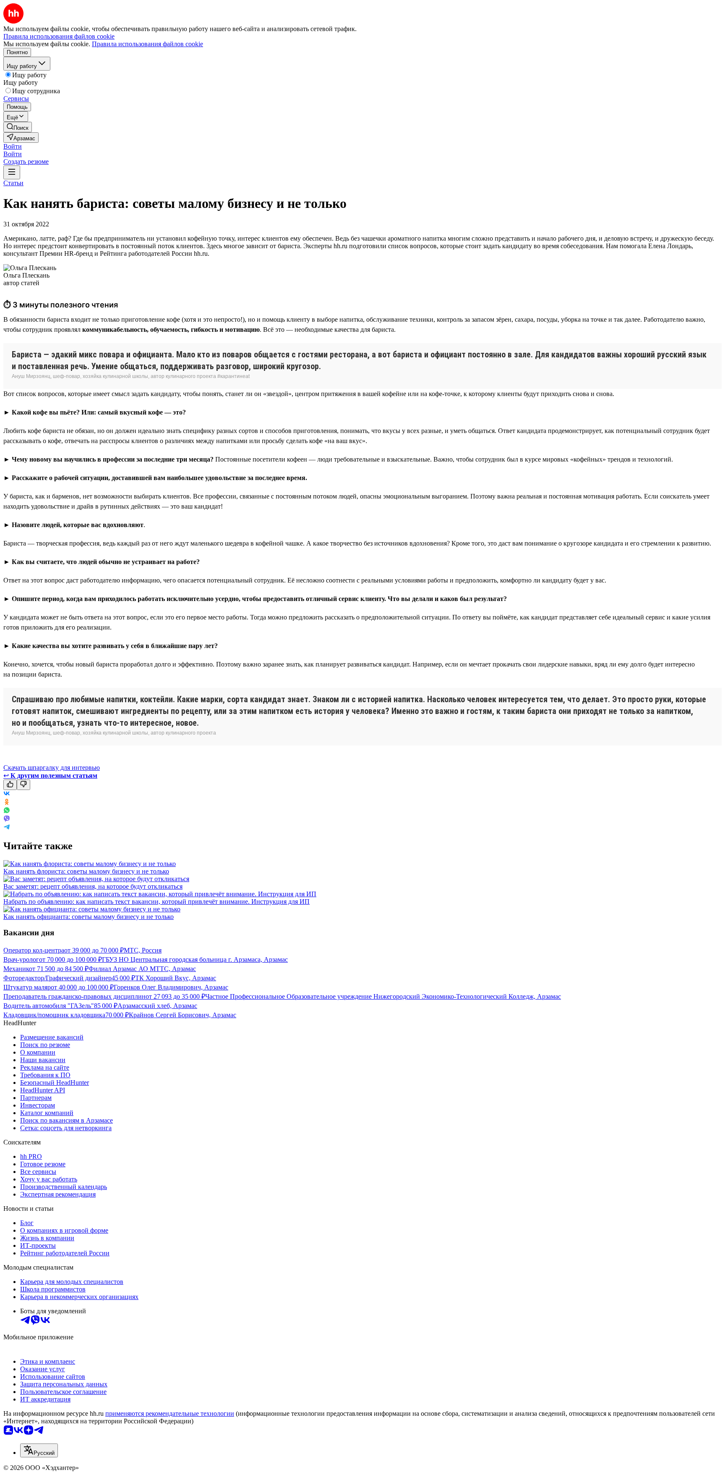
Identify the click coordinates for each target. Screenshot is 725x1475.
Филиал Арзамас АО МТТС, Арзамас (142, 968)
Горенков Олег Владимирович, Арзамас (171, 987)
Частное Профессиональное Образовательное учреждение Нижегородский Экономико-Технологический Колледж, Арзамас (383, 996)
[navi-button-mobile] (11, 172)
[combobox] (39, 1450)
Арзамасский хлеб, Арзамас (157, 1005)
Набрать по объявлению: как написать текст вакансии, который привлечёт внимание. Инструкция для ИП (156, 901)
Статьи (13, 182)
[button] (12, 146)
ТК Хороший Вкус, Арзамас (175, 978)
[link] (17, 127)
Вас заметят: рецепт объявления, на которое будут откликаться (93, 886)
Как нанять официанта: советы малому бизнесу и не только (88, 916)
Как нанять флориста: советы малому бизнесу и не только (86, 871)
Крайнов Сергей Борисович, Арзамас (182, 1014)
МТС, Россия (143, 950)
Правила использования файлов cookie (147, 43)
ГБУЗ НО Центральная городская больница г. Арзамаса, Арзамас (195, 959)
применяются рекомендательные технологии (169, 1413)
